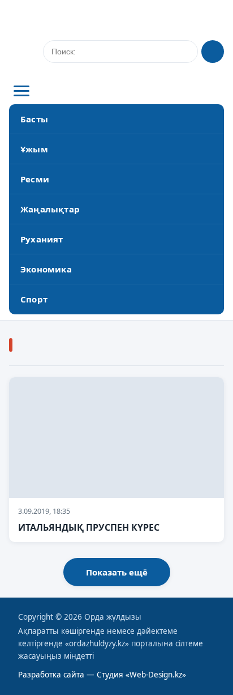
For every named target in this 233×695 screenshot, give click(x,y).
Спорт (34, 299)
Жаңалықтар (50, 209)
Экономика (46, 269)
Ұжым (34, 149)
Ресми (34, 179)
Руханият (41, 239)
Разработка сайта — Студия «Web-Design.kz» (102, 675)
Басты (34, 119)
